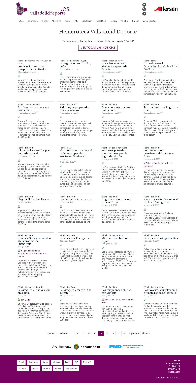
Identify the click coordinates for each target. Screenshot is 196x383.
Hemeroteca (173, 363)
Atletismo (56, 20)
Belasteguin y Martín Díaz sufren (75, 291)
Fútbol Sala (101, 20)
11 (83, 333)
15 (107, 333)
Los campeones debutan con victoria (116, 291)
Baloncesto (33, 20)
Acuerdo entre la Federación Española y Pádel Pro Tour (161, 66)
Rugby (45, 20)
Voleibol (124, 20)
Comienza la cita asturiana (76, 199)
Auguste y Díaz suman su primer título (117, 201)
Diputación (87, 20)
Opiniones (174, 366)
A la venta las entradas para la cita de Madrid (34, 152)
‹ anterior (63, 333)
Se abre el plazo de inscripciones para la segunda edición (114, 153)
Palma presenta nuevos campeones (116, 109)
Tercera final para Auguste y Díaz (161, 109)
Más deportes (149, 20)
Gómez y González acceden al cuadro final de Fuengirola (34, 241)
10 (77, 333)
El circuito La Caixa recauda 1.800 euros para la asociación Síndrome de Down (76, 155)
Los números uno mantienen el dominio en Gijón (159, 153)
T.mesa (135, 20)
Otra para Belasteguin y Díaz (161, 238)
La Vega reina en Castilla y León (75, 65)
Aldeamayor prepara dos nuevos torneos (75, 109)
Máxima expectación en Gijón (116, 240)
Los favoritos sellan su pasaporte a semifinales (32, 68)
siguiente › (134, 333)
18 (124, 333)
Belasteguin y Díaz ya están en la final (34, 291)
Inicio (177, 360)
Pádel (67, 20)
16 (112, 333)
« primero (50, 333)
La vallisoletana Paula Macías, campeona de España (114, 66)
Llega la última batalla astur (34, 199)
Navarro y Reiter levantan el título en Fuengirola (161, 201)
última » (146, 333)
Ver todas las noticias (98, 47)
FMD (76, 20)
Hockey (113, 20)
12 (89, 333)
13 (95, 333)
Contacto (174, 372)
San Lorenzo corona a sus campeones (33, 109)
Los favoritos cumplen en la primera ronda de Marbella (160, 291)
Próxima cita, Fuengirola (75, 238)
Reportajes (174, 369)
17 (118, 333)
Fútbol (21, 20)
